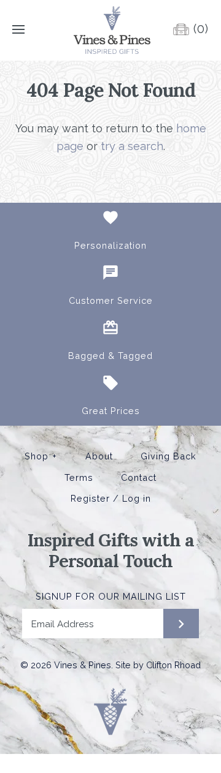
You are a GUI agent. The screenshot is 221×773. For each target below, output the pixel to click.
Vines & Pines (82, 665)
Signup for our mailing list (111, 596)
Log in (136, 498)
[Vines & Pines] (110, 30)
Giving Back (168, 456)
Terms (78, 477)
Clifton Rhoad (173, 665)
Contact (139, 477)
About (99, 456)
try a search (132, 146)
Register (90, 498)
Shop (41, 456)
